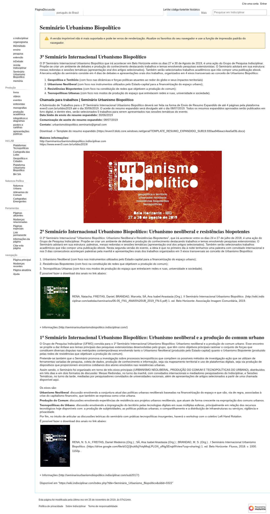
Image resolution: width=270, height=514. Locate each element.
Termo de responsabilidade (103, 506)
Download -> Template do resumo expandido (68, 131)
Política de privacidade (51, 506)
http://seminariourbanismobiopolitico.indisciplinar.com (73, 141)
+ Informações (49, 327)
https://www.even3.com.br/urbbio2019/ (64, 144)
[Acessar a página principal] (17, 16)
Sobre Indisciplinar (76, 506)
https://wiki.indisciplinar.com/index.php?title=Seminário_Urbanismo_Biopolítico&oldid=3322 (115, 483)
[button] (69, 12)
